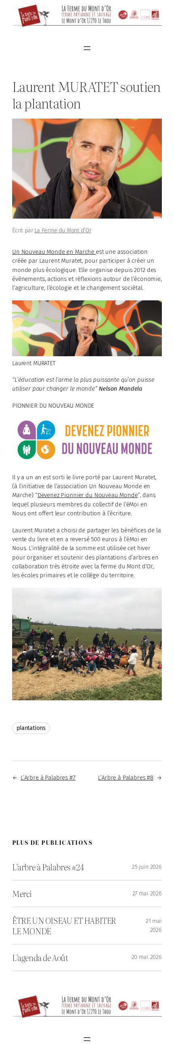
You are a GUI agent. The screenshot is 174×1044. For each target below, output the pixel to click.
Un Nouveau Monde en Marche (54, 251)
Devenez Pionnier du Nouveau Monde (88, 495)
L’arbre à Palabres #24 (48, 867)
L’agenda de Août (40, 958)
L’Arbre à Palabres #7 (48, 777)
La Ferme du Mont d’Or (62, 230)
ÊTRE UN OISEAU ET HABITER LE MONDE (64, 925)
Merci (22, 894)
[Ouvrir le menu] (87, 48)
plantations (31, 728)
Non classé (120, 230)
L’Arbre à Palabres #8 (125, 777)
